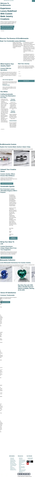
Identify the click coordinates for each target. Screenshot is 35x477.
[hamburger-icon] (33, 1)
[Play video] (0, 42)
